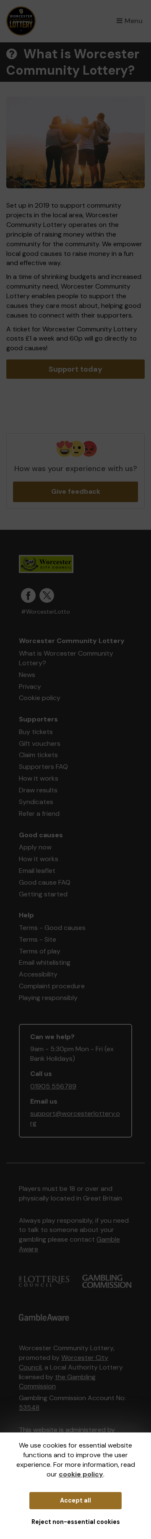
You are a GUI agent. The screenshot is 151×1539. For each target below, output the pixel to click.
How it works (38, 778)
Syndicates (36, 801)
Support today (75, 369)
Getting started (43, 894)
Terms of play (39, 951)
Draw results (38, 790)
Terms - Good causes (52, 927)
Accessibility (38, 974)
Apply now (35, 847)
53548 (29, 1407)
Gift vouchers (39, 743)
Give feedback (75, 491)
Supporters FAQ (43, 766)
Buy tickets (36, 731)
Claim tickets (38, 754)
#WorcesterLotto (45, 611)
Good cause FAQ (44, 882)
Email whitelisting (44, 962)
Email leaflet (37, 870)
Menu (134, 20)
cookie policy (81, 1474)
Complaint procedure (52, 986)
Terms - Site (37, 939)
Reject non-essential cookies (75, 1522)
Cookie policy (39, 697)
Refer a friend (39, 813)
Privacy (30, 686)
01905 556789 (53, 1086)
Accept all (75, 1500)
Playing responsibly (48, 997)
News (27, 674)
